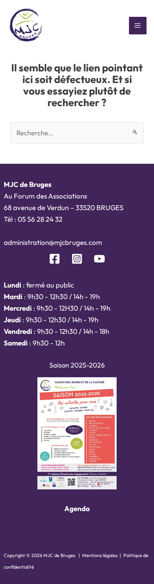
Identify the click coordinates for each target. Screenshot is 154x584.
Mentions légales (99, 555)
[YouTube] (99, 258)
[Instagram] (77, 258)
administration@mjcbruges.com (53, 242)
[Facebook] (54, 258)
